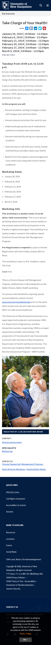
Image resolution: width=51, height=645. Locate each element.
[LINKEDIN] (35, 28)
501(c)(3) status (12, 492)
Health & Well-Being (36, 469)
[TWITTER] (40, 28)
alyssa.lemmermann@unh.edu (16, 302)
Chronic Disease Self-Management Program (22, 464)
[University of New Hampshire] (19, 5)
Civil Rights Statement (15, 498)
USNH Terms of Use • (15, 581)
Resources (10, 532)
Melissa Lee (7, 451)
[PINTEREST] (44, 28)
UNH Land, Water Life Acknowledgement (23, 559)
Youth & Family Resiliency (13, 469)
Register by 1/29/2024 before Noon (23, 431)
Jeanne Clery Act (13, 588)
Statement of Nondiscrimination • (20, 585)
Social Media (11, 552)
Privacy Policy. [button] (25, 633)
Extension (8, 13)
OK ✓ (25, 640)
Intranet (9, 511)
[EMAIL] (26, 28)
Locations (10, 539)
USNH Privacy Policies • (16, 577)
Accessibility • (31, 581)
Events (9, 545)
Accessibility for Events (16, 505)
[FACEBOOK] (31, 28)
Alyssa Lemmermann (12, 442)
